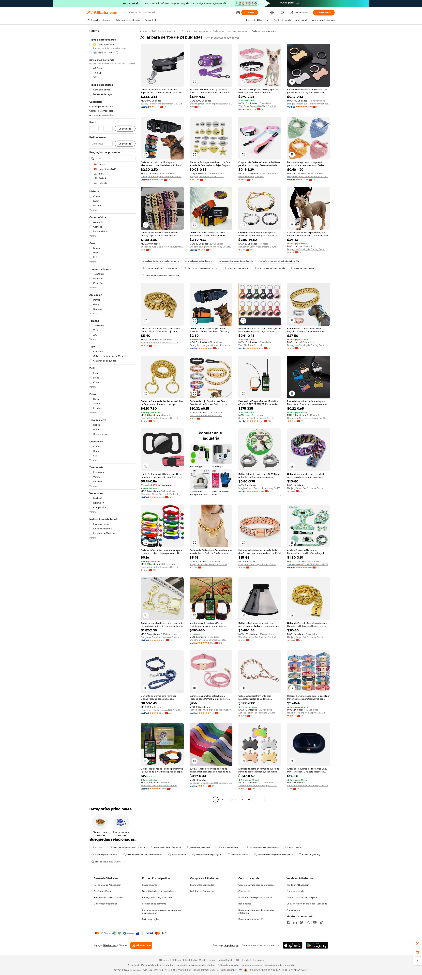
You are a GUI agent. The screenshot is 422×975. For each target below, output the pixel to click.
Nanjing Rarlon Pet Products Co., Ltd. (159, 342)
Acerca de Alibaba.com (106, 878)
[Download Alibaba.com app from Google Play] (317, 945)
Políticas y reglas (150, 919)
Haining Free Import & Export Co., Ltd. (306, 712)
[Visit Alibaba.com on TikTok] (321, 922)
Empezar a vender (295, 891)
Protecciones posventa (154, 903)
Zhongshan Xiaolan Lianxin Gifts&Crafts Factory (162, 710)
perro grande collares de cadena (264, 847)
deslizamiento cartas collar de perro (162, 261)
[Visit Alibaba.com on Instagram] (308, 922)
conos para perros (239, 854)
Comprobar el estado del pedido (302, 897)
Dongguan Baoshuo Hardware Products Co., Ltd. (308, 103)
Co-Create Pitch (102, 891)
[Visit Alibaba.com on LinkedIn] (295, 922)
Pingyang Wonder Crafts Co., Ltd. (207, 176)
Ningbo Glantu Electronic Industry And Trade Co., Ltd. (259, 488)
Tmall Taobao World (195, 960)
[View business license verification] (240, 970)
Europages (258, 960)
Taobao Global (224, 960)
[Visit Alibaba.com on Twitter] (302, 922)
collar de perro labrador (106, 854)
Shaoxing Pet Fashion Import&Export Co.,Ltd (211, 103)
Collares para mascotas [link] (264, 31)
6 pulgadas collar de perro (200, 261)
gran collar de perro (230, 847)
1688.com (177, 960)
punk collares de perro (200, 847)
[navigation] (112, 416)
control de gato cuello (238, 268)
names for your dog (311, 854)
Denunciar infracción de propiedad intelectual (256, 911)
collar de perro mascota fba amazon (162, 275)
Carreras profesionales (105, 903)
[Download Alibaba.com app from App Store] (292, 945)
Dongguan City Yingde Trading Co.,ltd (257, 246)
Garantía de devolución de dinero (159, 891)
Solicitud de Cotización (202, 891)
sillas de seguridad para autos (108, 862)
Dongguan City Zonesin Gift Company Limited (211, 783)
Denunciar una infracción (251, 919)
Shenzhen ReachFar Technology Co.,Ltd (307, 785)
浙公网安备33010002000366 (264, 970)
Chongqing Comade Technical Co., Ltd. (307, 418)
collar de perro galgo (304, 268)
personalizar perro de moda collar (238, 261)
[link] (417, 943)
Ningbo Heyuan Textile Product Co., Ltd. (307, 176)
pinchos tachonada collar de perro (203, 268)
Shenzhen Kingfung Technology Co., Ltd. (210, 246)
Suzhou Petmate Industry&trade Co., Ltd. (161, 103)
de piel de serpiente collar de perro (161, 268)
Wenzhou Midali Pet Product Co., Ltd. (257, 637)
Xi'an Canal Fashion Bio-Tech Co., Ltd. (257, 106)
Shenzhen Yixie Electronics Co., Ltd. (256, 418)
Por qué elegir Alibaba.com (107, 885)
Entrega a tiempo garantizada (157, 897)
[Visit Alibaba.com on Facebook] (288, 922)
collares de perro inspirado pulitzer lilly (281, 261)
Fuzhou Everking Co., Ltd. (251, 176)
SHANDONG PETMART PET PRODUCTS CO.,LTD (308, 564)
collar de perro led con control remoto (144, 854)
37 (255, 799)
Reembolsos (244, 903)
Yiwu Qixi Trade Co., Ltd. (250, 345)
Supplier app (231, 945)
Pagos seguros (149, 885)
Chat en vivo (244, 891)
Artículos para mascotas (164, 31)
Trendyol (246, 960)
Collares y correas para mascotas (230, 31)
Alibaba (143, 31)
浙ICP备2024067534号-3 (295, 970)
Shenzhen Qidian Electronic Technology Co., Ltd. (162, 494)
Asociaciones (293, 910)
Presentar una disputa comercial (255, 897)
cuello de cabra (179, 854)
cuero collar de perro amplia (271, 268)
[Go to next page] (262, 799)
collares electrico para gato (208, 854)
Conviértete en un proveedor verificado (306, 903)
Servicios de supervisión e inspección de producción (161, 911)
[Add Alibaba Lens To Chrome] (141, 945)
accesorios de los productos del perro (275, 854)
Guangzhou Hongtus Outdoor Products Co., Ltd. (162, 176)
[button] (238, 13)
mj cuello (99, 847)
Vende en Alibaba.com (297, 885)
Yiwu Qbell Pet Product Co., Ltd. (206, 415)
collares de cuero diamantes (167, 847)
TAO (237, 960)
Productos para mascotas (194, 31)
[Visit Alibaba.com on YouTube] (315, 922)
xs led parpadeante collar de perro (129, 847)
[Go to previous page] (209, 799)
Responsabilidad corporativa (108, 897)
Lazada (211, 960)
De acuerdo (125, 128)
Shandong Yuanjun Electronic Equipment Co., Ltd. (162, 246)
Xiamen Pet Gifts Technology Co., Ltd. (257, 785)
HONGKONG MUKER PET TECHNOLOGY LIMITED (211, 710)
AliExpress (164, 960)
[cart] (282, 13)
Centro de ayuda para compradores (256, 885)
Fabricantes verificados (202, 885)
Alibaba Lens (110, 945)
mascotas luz (295, 847)
